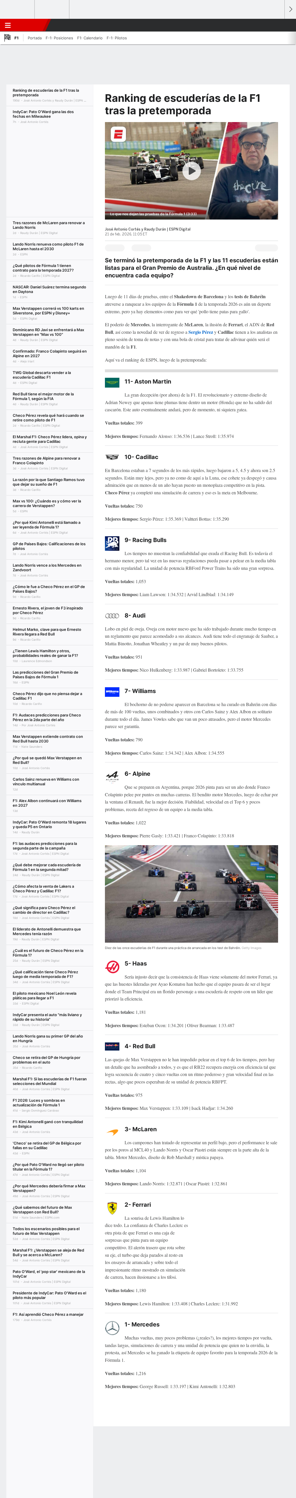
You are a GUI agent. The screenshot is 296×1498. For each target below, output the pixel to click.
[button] (277, 25)
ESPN (29, 25)
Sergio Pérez (201, 332)
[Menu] (8, 25)
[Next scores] (290, 9)
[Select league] (17, 9)
